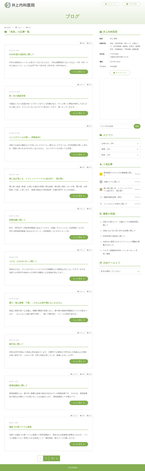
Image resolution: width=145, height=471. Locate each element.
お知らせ (82, 84)
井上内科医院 (73, 467)
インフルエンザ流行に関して (122, 204)
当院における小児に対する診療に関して (119, 231)
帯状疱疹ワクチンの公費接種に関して (122, 174)
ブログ (19, 27)
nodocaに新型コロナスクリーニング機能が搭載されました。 (121, 243)
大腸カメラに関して (122, 182)
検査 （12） (106, 149)
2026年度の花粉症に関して (114, 236)
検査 (83, 43)
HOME (9, 27)
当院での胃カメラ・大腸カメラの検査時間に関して (121, 223)
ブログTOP (133, 4)
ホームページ (112, 4)
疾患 (90, 43)
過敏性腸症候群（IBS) (122, 197)
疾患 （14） (106, 155)
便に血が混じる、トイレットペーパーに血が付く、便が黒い (122, 189)
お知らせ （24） (108, 143)
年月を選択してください (111, 271)
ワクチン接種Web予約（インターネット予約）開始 (120, 252)
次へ (53, 458)
